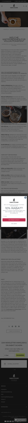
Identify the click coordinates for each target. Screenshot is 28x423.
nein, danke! (14, 223)
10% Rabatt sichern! (14, 220)
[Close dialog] (25, 198)
